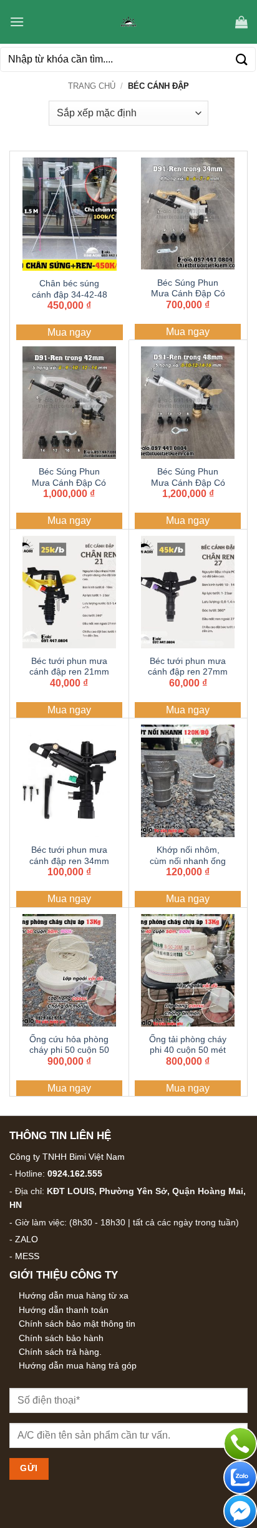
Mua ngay (69, 332)
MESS (27, 1256)
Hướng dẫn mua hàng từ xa (73, 1295)
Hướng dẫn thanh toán (64, 1310)
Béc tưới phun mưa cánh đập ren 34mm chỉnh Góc (69, 861)
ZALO (26, 1239)
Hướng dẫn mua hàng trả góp (78, 1365)
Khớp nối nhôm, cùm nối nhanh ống (188, 855)
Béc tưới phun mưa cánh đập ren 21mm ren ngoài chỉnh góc (69, 672)
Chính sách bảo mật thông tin (77, 1324)
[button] (16, 21)
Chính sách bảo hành (61, 1338)
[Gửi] (242, 59)
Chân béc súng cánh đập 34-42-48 (69, 289)
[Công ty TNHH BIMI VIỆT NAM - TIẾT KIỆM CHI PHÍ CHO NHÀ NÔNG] (128, 22)
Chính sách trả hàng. (60, 1352)
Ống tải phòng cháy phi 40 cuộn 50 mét (187, 1045)
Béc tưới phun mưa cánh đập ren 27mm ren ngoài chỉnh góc (188, 672)
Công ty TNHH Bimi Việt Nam (67, 1157)
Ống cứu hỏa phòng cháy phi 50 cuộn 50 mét (69, 1050)
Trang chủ (91, 86)
